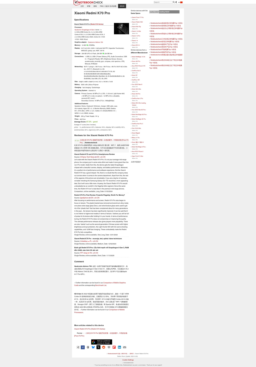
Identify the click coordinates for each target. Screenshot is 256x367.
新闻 (95, 6)
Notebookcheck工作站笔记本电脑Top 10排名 (167, 39)
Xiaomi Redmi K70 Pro (82, 329)
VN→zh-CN (94, 253)
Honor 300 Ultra (136, 89)
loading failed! (154, 12)
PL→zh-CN (94, 241)
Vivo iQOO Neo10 (137, 84)
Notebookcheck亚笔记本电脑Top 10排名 (165, 41)
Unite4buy (84, 241)
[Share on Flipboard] (114, 347)
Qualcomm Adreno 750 (95, 42)
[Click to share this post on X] (98, 347)
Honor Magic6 (136, 133)
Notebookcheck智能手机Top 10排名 (163, 52)
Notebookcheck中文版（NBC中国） (118, 353)
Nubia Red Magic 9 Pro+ (139, 147)
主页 (82, 6)
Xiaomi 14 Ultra (136, 31)
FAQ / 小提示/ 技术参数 (108, 6)
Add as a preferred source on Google (103, 342)
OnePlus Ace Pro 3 (137, 124)
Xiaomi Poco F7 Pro (138, 17)
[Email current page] (124, 347)
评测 (88, 6)
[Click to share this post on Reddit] (104, 347)
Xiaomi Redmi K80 (137, 22)
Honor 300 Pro (136, 94)
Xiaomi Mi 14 (136, 45)
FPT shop (83, 253)
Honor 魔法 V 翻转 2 (138, 142)
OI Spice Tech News (87, 157)
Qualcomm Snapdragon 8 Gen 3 (85, 30)
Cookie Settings (128, 360)
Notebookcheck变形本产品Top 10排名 (164, 47)
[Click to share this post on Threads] (88, 347)
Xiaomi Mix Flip (136, 26)
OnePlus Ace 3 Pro (137, 98)
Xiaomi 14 (135, 40)
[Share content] (78, 347)
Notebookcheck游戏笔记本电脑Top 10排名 (166, 25)
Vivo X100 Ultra (136, 128)
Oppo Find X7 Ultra (137, 156)
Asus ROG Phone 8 (137, 151)
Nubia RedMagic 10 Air (138, 57)
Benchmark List (100, 285)
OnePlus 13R (136, 80)
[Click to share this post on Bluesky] (93, 347)
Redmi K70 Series (97, 24)
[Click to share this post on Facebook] (83, 347)
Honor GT (134, 75)
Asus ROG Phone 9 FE (138, 66)
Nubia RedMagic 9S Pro (139, 119)
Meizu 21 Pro (136, 137)
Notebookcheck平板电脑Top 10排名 (163, 49)
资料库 (122, 6)
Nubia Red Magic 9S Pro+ (139, 114)
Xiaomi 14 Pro (136, 36)
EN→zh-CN (101, 157)
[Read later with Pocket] (109, 347)
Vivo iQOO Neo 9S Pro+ (139, 110)
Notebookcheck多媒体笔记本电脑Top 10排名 (167, 23)
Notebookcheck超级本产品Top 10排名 (164, 44)
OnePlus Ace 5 (136, 70)
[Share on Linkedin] (119, 347)
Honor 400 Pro (136, 61)
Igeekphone (84, 198)
